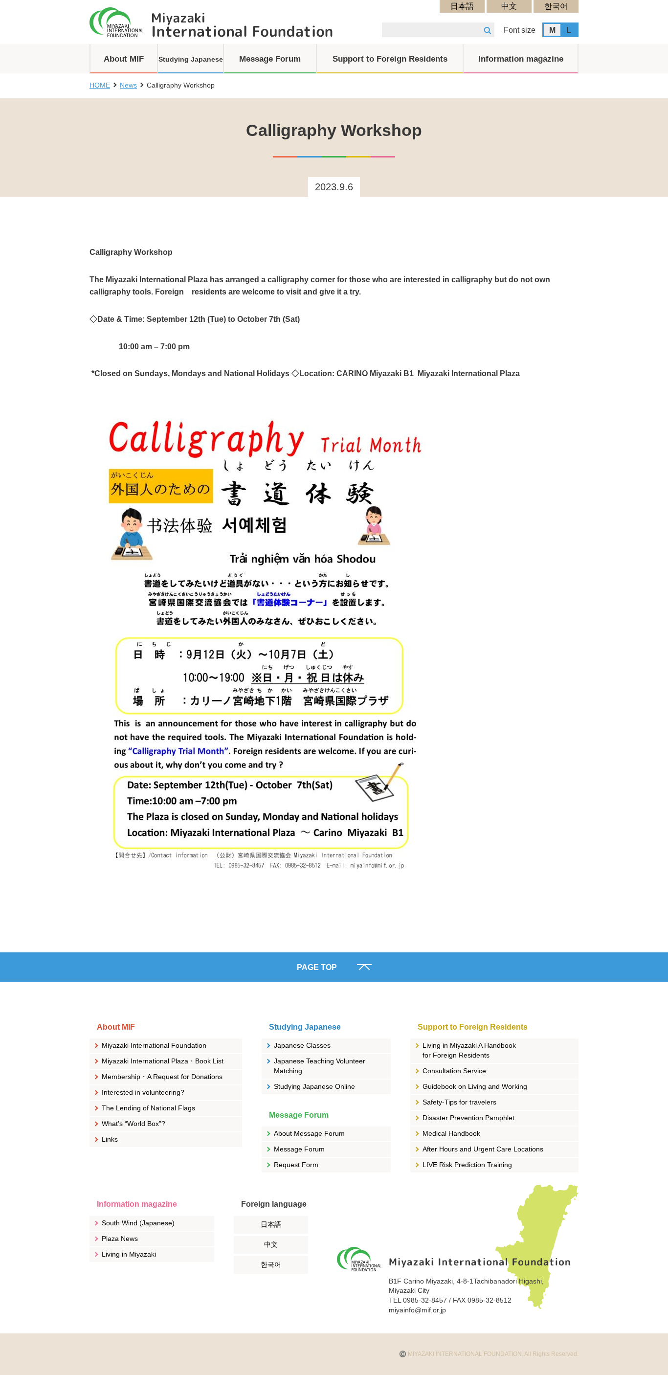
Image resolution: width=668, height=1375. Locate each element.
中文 (509, 6)
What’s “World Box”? (133, 1123)
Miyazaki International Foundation (154, 1045)
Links (110, 1139)
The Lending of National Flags (148, 1108)
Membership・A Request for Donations (162, 1077)
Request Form (296, 1165)
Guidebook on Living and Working (475, 1086)
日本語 (462, 6)
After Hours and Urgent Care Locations (483, 1149)
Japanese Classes (302, 1045)
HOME (99, 85)
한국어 (556, 6)
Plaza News (120, 1238)
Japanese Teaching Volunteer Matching (319, 1066)
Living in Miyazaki (129, 1254)
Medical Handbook (451, 1133)
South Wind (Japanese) (138, 1223)
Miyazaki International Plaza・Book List (162, 1061)
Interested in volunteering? (143, 1092)
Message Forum (299, 1149)
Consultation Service (454, 1071)
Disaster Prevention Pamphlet (468, 1118)
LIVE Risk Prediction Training (467, 1165)
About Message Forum (309, 1133)
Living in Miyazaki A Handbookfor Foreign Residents (469, 1050)
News (128, 85)
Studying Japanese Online (314, 1086)
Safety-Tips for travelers (459, 1102)
